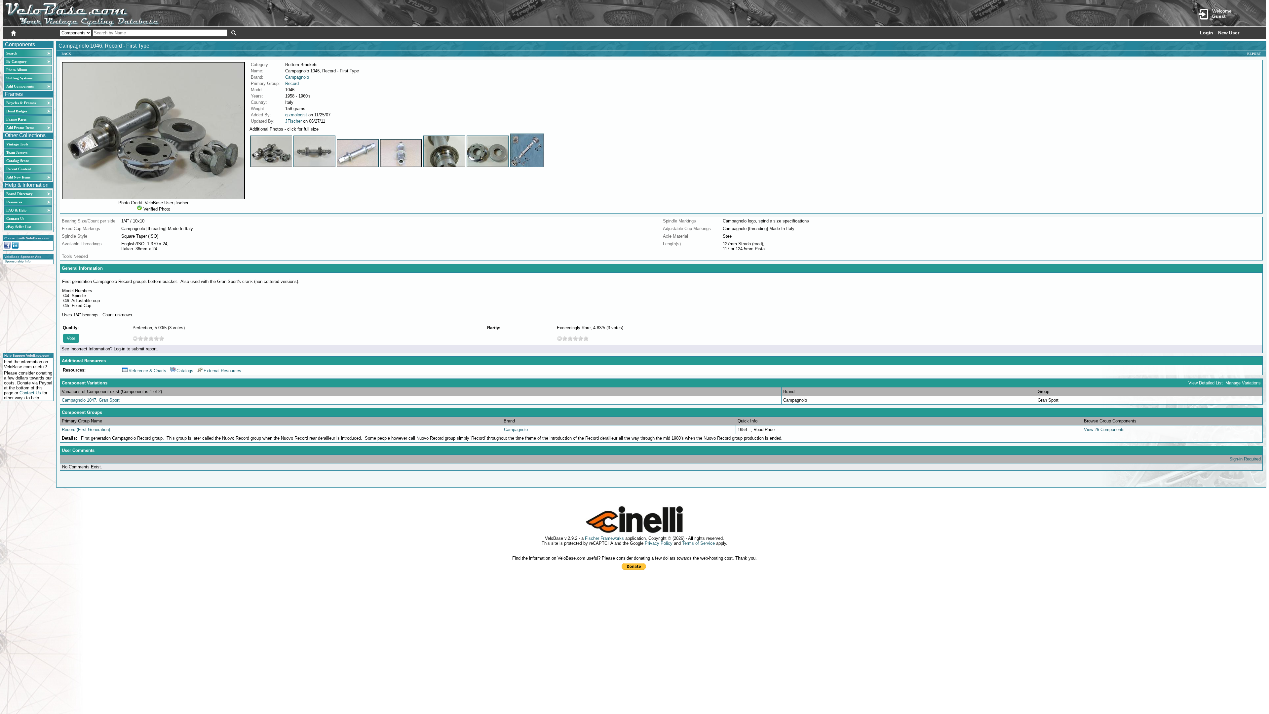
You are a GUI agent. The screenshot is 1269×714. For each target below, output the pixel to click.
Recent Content (18, 169)
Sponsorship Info (18, 261)
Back (66, 54)
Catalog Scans (17, 161)
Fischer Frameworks (604, 538)
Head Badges (16, 111)
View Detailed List (1205, 382)
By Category (16, 61)
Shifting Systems (19, 78)
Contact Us (15, 218)
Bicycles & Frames (21, 103)
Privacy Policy (659, 543)
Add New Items (18, 177)
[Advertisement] (26, 307)
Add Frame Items (20, 128)
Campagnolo (297, 77)
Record (292, 83)
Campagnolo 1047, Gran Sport (91, 400)
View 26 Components (1104, 429)
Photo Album (16, 70)
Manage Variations (1243, 382)
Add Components (20, 86)
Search (11, 53)
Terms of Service (698, 543)
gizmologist (296, 114)
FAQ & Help (16, 210)
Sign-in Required (1245, 458)
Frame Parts (16, 119)
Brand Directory (19, 194)
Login (1206, 32)
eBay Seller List (18, 227)
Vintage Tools (17, 144)
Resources (14, 202)
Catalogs (184, 370)
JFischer (293, 121)
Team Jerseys (16, 152)
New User (1228, 32)
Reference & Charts (147, 370)
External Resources (222, 370)
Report (1254, 54)
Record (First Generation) (86, 429)
